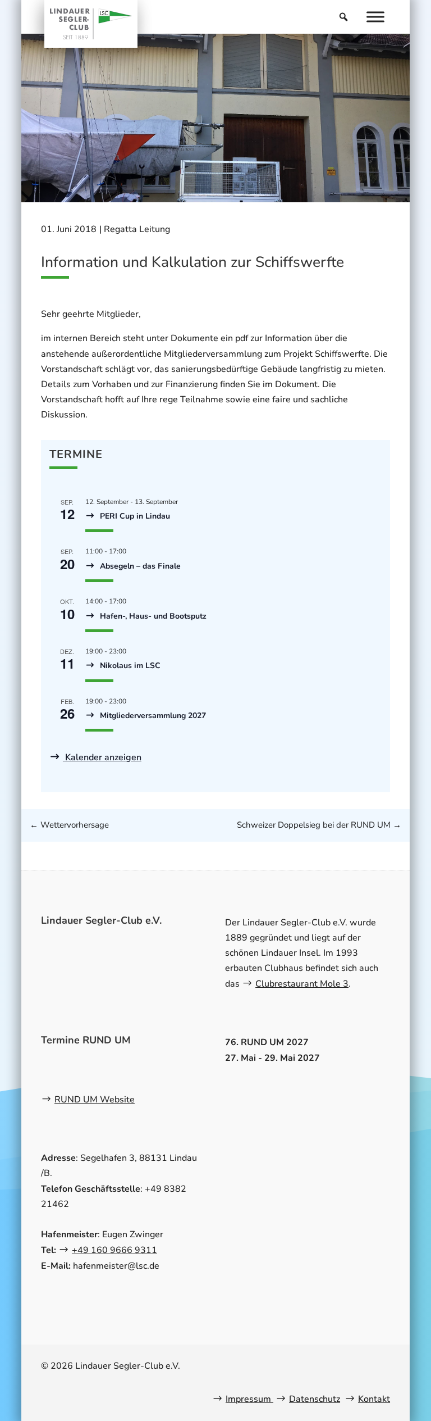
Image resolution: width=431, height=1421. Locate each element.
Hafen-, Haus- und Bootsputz (152, 616)
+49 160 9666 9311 (114, 1250)
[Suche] (343, 17)
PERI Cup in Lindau (134, 516)
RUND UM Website (94, 1099)
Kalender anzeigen (102, 757)
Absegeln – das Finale (139, 566)
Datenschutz (314, 1399)
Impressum (249, 1399)
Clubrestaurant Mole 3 (302, 984)
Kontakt (374, 1399)
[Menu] (375, 16)
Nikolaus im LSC (129, 665)
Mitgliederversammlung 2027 (152, 715)
